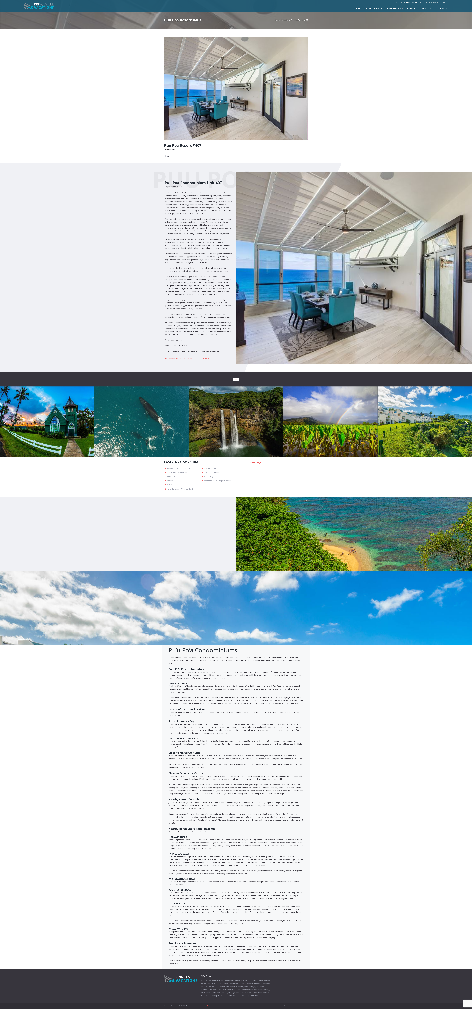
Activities (411, 8)
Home (358, 8)
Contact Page (255, 462)
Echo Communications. (212, 1006)
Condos (285, 20)
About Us (426, 8)
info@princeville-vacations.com (434, 2)
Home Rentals (394, 8)
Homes (305, 1006)
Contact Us (442, 8)
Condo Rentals (374, 8)
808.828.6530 (410, 2)
